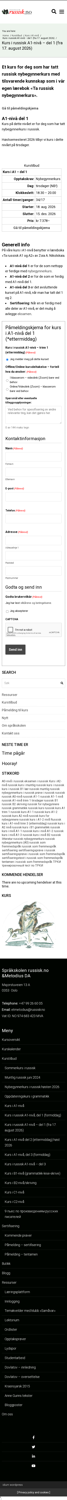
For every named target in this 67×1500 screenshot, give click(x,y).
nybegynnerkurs (40, 271)
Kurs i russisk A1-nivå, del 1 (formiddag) (33, 1115)
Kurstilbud (17, 35)
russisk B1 (51, 800)
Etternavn (10, 479)
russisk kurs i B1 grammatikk (31, 827)
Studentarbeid (15, 1358)
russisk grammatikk (14, 808)
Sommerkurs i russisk (20, 1068)
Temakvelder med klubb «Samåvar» (30, 1311)
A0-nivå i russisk (13, 781)
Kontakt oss (11, 733)
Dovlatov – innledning (20, 1367)
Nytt (5, 718)
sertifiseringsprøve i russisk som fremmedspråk (33, 854)
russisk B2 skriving (14, 804)
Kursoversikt (11, 1040)
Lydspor (10, 1348)
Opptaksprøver (15, 1339)
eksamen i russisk (36, 781)
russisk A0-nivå (12, 796)
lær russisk (31, 789)
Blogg (6, 1273)
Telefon (15, 510)
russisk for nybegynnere (43, 804)
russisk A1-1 (31, 796)
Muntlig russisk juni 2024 (22, 1077)
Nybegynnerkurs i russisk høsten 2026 (32, 1087)
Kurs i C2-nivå (14, 1202)
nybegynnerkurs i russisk (18, 792)
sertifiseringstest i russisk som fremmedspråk (32, 858)
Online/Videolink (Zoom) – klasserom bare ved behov (33, 389)
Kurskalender (11, 1049)
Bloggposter (14, 1405)
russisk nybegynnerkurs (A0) (28, 840)
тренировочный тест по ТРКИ (22, 865)
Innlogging (12, 1301)
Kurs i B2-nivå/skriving (20, 1183)
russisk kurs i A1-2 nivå (34, 819)
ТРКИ (57, 862)
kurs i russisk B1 (13, 789)
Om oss (7, 1414)
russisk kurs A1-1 (22, 812)
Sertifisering (10, 1226)
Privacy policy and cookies (33, 1492)
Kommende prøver (18, 1235)
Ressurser (9, 695)
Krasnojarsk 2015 (17, 1386)
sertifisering (10, 850)
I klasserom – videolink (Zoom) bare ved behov (34, 380)
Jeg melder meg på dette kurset (29, 359)
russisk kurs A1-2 (46, 812)
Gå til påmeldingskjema (20, 108)
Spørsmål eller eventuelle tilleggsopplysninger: (21, 400)
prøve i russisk (45, 792)
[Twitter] (33, 1448)
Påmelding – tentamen (21, 1254)
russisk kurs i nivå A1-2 (38, 831)
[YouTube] (33, 1467)
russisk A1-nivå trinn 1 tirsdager (22, 800)
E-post (14, 488)
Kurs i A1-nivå (32, 35)
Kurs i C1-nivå (14, 1192)
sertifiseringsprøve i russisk (36, 850)
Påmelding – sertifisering (23, 1245)
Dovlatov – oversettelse (22, 1377)
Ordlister (11, 1329)
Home (6, 35)
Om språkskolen (14, 725)
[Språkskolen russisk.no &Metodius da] (17, 12)
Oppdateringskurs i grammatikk (27, 1096)
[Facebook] (33, 1438)
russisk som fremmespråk (39, 846)
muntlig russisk (50, 789)
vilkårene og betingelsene (35, 603)
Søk (62, 683)
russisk (60, 792)
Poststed (9, 563)
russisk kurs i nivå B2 (36, 835)
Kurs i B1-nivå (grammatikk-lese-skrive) (32, 1173)
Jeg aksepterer (19, 611)
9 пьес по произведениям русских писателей (31, 1214)
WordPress (13, 1484)
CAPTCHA (11, 619)
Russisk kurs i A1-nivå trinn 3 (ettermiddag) (31, 821)
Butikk (6, 1263)
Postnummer (11, 578)
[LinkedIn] (33, 1457)
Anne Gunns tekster (19, 1396)
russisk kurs (36, 808)
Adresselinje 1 (12, 547)
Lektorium (12, 1320)
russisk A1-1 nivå (51, 796)
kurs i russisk (55, 785)
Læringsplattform (17, 1292)
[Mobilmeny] (61, 11)
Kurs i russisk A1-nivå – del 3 (25, 1164)
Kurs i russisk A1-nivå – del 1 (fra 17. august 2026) (30, 1127)
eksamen (24, 314)
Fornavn (9, 464)
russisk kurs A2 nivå (15, 816)
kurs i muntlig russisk (32, 785)
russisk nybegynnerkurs (28, 839)
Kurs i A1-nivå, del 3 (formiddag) (27, 1155)
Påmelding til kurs (15, 710)
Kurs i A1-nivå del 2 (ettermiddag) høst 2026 (32, 1142)
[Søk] (54, 11)
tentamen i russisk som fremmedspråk (27, 862)
